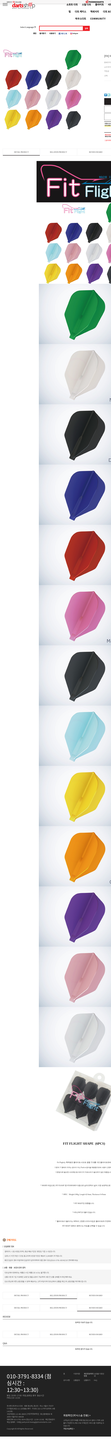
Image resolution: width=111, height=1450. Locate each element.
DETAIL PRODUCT (21, 152)
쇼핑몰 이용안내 (99, 1375)
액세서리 (94, 11)
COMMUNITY (97, 18)
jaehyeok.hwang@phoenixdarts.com (36, 1422)
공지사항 (66, 1380)
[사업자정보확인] (33, 1414)
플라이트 (99, 4)
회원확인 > (77, 1415)
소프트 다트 (72, 4)
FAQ (95, 1380)
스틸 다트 (86, 4)
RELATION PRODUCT (58, 152)
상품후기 (87, 1380)
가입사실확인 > (69, 1429)
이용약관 (77, 1374)
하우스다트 (80, 18)
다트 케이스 (80, 11)
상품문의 (77, 1380)
